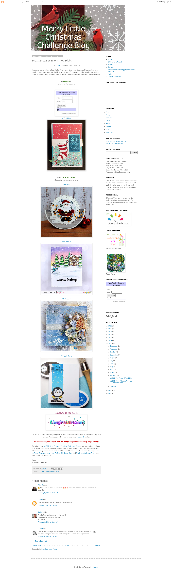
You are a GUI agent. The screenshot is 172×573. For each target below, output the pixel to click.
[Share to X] (56, 469)
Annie (108, 115)
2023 (110, 335)
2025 (110, 329)
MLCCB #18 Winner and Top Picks (48, 471)
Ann (107, 112)
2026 (110, 326)
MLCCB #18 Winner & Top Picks (121, 378)
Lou (107, 129)
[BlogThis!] (54, 469)
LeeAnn (109, 126)
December (114, 346)
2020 (110, 343)
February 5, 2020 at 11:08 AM (48, 493)
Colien (40, 512)
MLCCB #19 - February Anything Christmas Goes (62, 446)
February (113, 375)
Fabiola (40, 500)
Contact (110, 67)
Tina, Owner (110, 132)
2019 (110, 390)
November (114, 349)
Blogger (95, 567)
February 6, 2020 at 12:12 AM (48, 522)
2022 (110, 338)
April (112, 369)
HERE (59, 65)
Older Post (96, 545)
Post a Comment (41, 541)
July (111, 361)
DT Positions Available (115, 62)
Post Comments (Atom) (49, 549)
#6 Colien (66, 185)
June (112, 364)
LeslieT (40, 529)
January (113, 386)
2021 (110, 341)
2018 (110, 393)
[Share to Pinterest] (61, 469)
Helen (108, 123)
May (111, 367)
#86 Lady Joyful (66, 356)
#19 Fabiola (66, 118)
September (114, 355)
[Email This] (52, 469)
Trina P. (40, 485)
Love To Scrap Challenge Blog (116, 141)
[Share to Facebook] (59, 469)
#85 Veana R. (66, 299)
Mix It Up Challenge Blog (85, 453)
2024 (110, 332)
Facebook (80, 437)
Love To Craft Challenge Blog (61, 453)
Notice (110, 74)
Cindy (108, 121)
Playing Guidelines (114, 77)
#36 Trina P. (66, 242)
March (112, 372)
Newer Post (37, 545)
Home (67, 545)
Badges (110, 64)
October (113, 352)
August (112, 358)
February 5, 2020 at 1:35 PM (47, 505)
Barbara (109, 118)
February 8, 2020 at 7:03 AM (47, 537)
